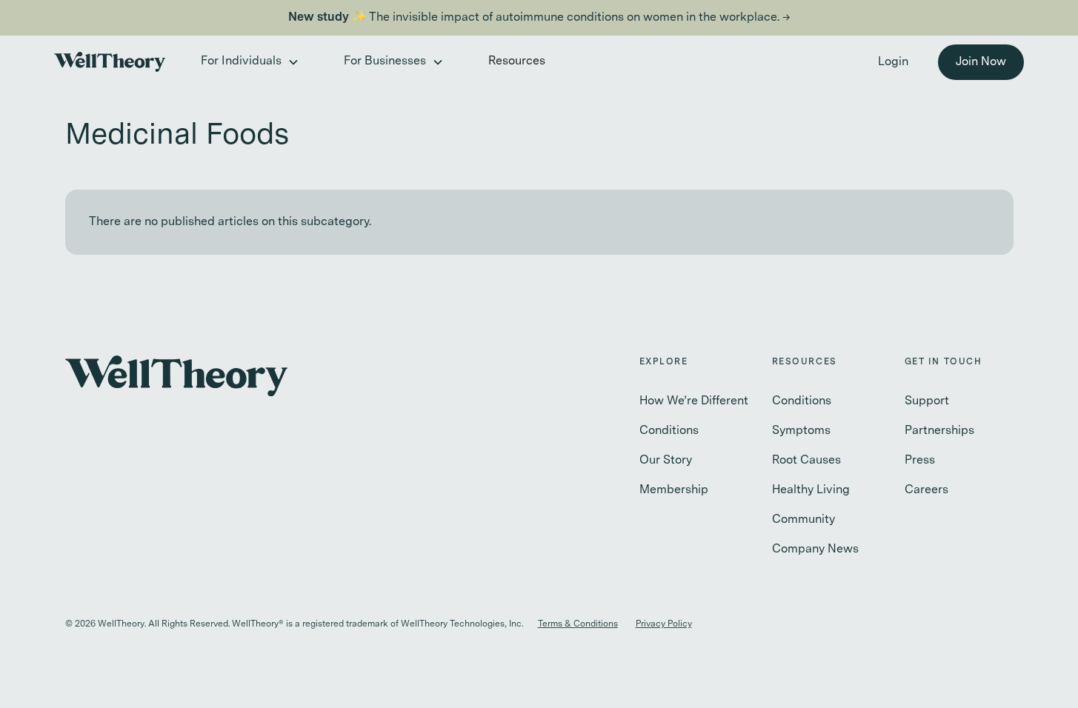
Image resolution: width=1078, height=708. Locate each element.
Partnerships (939, 431)
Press (920, 461)
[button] (248, 62)
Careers (926, 490)
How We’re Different (693, 401)
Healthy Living (811, 490)
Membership (673, 490)
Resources (516, 61)
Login (893, 62)
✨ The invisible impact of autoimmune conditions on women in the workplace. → (539, 18)
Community (803, 520)
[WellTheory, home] (109, 62)
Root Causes (806, 461)
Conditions (669, 431)
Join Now (981, 62)
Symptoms (801, 431)
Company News (815, 549)
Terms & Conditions (578, 624)
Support (927, 401)
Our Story (665, 461)
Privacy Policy (664, 624)
